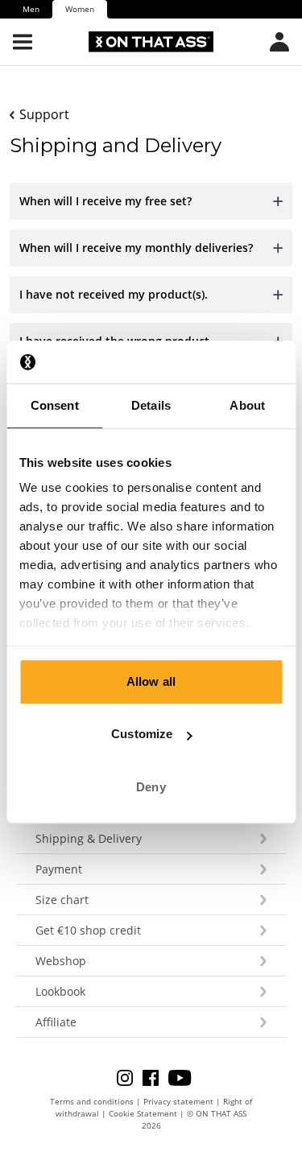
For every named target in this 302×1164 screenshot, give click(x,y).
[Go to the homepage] (151, 41)
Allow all (151, 681)
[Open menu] (22, 41)
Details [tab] (151, 405)
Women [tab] (79, 8)
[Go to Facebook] (155, 1076)
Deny (150, 787)
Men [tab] (31, 8)
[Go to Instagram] (130, 1076)
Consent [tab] (55, 405)
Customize (141, 734)
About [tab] (247, 405)
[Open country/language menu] (279, 42)
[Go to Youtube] (179, 1076)
